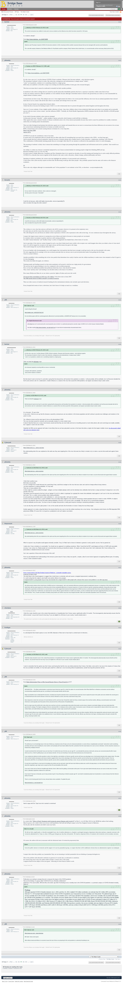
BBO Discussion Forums (7, 11)
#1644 (119, 212)
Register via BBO (101, 6)
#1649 (119, 462)
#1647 (119, 389)
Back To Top (5, 981)
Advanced (121, 9)
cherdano (7, 608)
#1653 (119, 627)
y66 (5, 300)
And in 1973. (27, 132)
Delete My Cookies (19, 981)
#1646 (119, 344)
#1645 (119, 299)
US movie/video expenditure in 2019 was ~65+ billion (38, 276)
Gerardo (7, 180)
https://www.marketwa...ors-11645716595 (37, 39)
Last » (31, 14)
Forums (4, 9)
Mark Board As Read (28, 981)
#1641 (119, 22)
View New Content (114, 11)
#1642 (119, 60)
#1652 (119, 608)
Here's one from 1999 (29, 130)
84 (23, 14)
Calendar (16, 9)
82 (19, 14)
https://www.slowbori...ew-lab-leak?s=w (45, 327)
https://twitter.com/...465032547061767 (34, 312)
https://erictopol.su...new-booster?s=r (34, 782)
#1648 (119, 442)
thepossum (8, 523)
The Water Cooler (25, 11)
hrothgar (7, 627)
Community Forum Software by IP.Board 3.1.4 (111, 981)
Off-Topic (17, 11)
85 (26, 14)
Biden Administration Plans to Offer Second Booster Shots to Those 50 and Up (47, 682)
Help (119, 6)
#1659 (119, 874)
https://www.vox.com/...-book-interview (34, 933)
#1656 (119, 731)
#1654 (119, 648)
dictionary (36, 361)
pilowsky (7, 60)
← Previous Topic (101, 959)
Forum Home (11, 981)
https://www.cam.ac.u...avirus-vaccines (33, 447)
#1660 (119, 924)
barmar (6, 22)
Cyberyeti (7, 442)
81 (16, 14)
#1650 (119, 523)
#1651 (119, 567)
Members (10, 9)
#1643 (119, 180)
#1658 (119, 816)
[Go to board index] (12, 4)
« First (10, 14)
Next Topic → (118, 959)
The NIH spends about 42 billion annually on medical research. (41, 278)
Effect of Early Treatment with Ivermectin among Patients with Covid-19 (53, 821)
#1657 (119, 798)
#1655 (119, 676)
